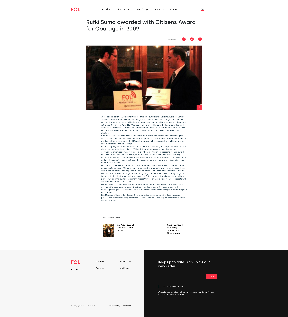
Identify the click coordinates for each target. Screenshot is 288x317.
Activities (106, 9)
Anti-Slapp (142, 9)
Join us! (211, 276)
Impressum (127, 306)
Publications (124, 9)
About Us (159, 9)
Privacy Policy (114, 306)
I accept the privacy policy (173, 286)
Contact (174, 9)
